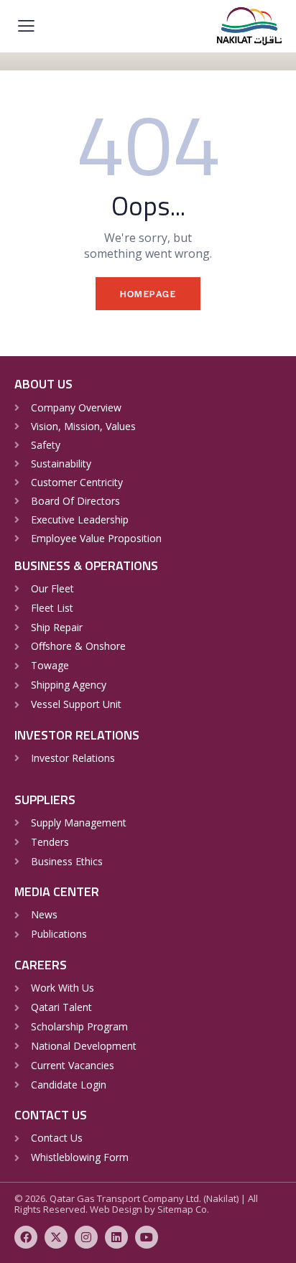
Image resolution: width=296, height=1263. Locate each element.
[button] (26, 25)
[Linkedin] (116, 1237)
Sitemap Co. (183, 1209)
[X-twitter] (56, 1237)
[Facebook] (25, 1237)
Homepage (148, 293)
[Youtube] (146, 1237)
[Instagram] (86, 1237)
